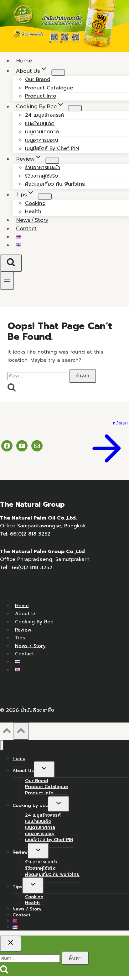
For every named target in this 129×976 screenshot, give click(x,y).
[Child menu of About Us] (58, 72)
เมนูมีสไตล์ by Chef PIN (52, 148)
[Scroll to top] (6, 732)
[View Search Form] (11, 262)
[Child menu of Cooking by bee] (75, 108)
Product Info (39, 793)
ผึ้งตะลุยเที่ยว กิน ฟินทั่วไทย (55, 184)
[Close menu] (1, 745)
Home (22, 605)
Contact (26, 229)
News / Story (30, 645)
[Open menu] (7, 281)
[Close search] (10, 943)
